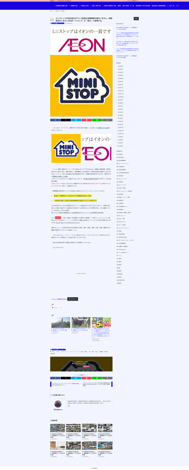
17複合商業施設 (122, 243)
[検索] (138, 1)
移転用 (119, 271)
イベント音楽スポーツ (123, 252)
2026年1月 (120, 87)
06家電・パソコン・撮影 (124, 197)
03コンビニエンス (60, 23)
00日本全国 (54, 23)
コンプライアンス (64, 351)
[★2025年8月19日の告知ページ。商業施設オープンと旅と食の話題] (60, 322)
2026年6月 (120, 72)
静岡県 (119, 283)
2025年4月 (120, 115)
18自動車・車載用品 (123, 246)
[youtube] (134, 1)
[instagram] (132, 1)
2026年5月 (120, 75)
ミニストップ (72, 351)
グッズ (119, 255)
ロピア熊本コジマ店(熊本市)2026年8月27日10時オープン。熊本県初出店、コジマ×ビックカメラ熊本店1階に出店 (127, 43)
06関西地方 (121, 200)
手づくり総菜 (91, 351)
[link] (69, 406)
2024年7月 (120, 143)
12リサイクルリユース (123, 228)
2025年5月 (120, 112)
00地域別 (120, 154)
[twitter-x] (130, 1)
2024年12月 (121, 127)
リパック (78, 351)
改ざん (96, 351)
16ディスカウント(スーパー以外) (125, 240)
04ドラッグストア (122, 185)
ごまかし (58, 351)
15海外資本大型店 (122, 237)
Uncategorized (122, 249)
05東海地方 (121, 194)
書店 (119, 268)
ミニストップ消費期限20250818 (58, 299)
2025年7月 (120, 106)
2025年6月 (120, 109)
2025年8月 (120, 103)
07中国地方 (121, 203)
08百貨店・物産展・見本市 (124, 212)
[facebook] (128, 1)
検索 (136, 18)
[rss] (136, 1)
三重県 (119, 258)
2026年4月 (120, 78)
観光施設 (120, 274)
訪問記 (119, 277)
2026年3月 (120, 81)
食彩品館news (58, 409)
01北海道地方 (121, 166)
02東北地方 (121, 175)
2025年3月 (120, 118)
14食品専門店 (121, 234)
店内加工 (85, 351)
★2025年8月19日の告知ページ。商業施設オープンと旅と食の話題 (61, 329)
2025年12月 (121, 90)
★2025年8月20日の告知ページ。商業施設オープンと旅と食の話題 (81, 329)
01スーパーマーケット (123, 163)
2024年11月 (121, 130)
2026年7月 (120, 69)
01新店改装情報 (122, 169)
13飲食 (119, 231)
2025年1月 (120, 124)
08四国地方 (121, 209)
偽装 (82, 351)
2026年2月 (120, 84)
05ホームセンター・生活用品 (125, 191)
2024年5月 (120, 146)
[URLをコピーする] (107, 120)
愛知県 (119, 264)
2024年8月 (120, 140)
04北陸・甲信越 (122, 188)
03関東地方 (121, 182)
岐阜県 (119, 261)
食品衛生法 (53, 353)
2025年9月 (120, 100)
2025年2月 (120, 121)
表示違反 (106, 351)
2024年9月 (120, 136)
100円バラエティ (122, 222)
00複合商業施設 (122, 160)
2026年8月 (120, 66)
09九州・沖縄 (121, 218)
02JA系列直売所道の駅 (123, 172)
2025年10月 (121, 97)
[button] (55, 120)
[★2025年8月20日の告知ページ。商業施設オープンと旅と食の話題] (81, 322)
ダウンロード (73, 299)
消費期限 (101, 351)
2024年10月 (121, 133)
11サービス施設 (122, 225)
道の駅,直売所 (121, 280)
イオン (53, 351)
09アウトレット (122, 215)
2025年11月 (121, 94)
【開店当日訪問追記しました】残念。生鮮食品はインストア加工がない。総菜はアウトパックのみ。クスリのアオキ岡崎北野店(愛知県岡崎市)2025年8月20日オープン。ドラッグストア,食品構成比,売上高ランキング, (101, 333)
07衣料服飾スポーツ (123, 206)
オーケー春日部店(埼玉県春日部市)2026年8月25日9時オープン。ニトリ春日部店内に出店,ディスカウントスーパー (127, 50)
